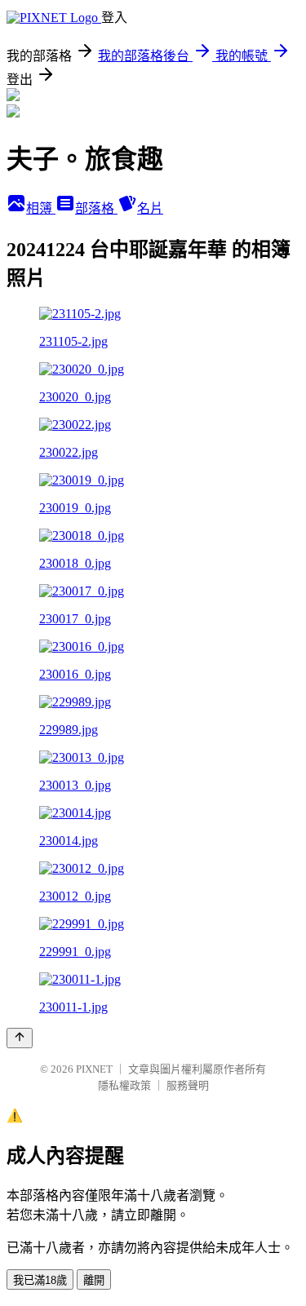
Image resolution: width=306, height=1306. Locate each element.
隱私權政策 (124, 1085)
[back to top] (20, 1038)
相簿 (40, 208)
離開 (93, 1280)
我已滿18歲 (40, 1280)
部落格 (96, 208)
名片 (150, 208)
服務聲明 (187, 1085)
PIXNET (94, 1069)
